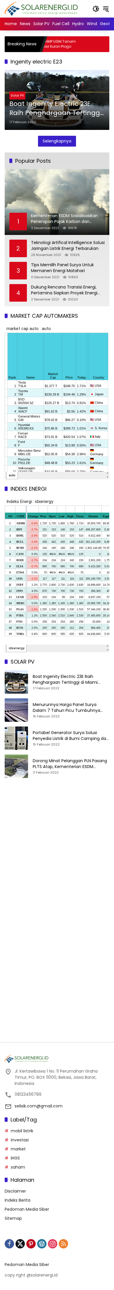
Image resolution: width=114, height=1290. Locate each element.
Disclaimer (15, 1191)
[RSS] (63, 1243)
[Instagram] (52, 1243)
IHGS (15, 1158)
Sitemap (13, 1218)
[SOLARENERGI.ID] (42, 8)
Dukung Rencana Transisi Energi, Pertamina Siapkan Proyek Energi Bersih (64, 290)
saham (18, 1167)
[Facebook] (9, 1243)
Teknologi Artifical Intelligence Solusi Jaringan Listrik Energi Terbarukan (68, 245)
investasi (20, 1140)
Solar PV (17, 95)
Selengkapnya (57, 141)
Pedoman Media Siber (27, 1209)
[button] (95, 8)
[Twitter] (20, 1243)
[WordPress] (41, 1243)
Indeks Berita (17, 1200)
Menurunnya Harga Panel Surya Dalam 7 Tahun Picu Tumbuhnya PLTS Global (66, 707)
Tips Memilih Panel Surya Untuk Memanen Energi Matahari (62, 268)
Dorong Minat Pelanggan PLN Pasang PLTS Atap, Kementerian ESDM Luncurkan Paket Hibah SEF (70, 763)
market (18, 1149)
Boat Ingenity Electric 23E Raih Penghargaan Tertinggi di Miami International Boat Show (55, 108)
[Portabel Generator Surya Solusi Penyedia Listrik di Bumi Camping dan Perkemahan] (16, 738)
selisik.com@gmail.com (39, 1106)
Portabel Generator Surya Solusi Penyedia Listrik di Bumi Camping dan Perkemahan (71, 735)
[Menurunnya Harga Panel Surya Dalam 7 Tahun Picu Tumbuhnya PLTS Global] (16, 710)
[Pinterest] (31, 1243)
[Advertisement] (57, 853)
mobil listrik (22, 1131)
